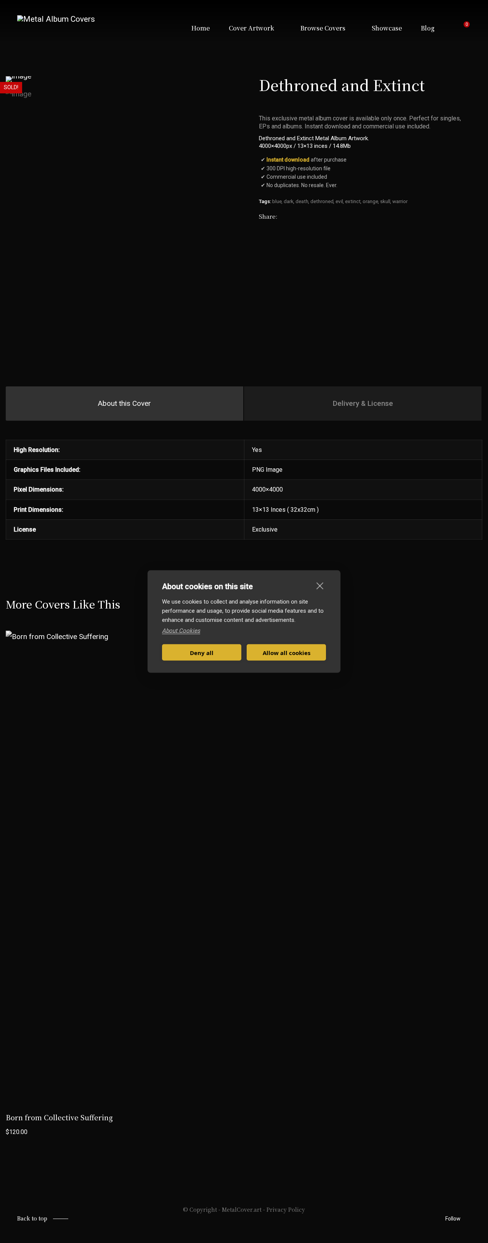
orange (370, 201)
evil (339, 201)
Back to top (32, 1218)
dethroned (322, 201)
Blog (428, 28)
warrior (400, 201)
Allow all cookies (286, 652)
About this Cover (124, 403)
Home (200, 28)
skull (385, 201)
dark (289, 201)
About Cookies (181, 630)
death (301, 201)
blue (277, 201)
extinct (353, 201)
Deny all (202, 652)
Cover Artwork (251, 28)
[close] (320, 586)
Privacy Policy (285, 1209)
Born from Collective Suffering (59, 1117)
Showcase (387, 28)
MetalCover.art (242, 1209)
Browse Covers (322, 28)
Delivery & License (363, 403)
